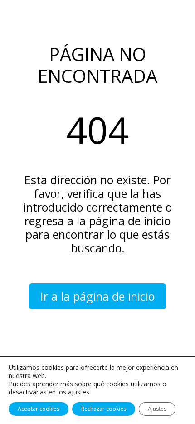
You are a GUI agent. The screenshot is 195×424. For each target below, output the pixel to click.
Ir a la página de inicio (97, 296)
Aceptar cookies (38, 409)
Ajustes (157, 409)
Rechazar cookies (103, 409)
